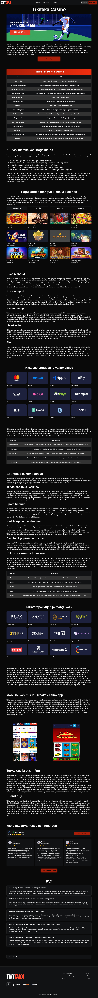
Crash (58, 208)
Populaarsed (15, 208)
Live (37, 208)
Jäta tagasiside (82, 833)
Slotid (80, 208)
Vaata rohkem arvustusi (49, 870)
